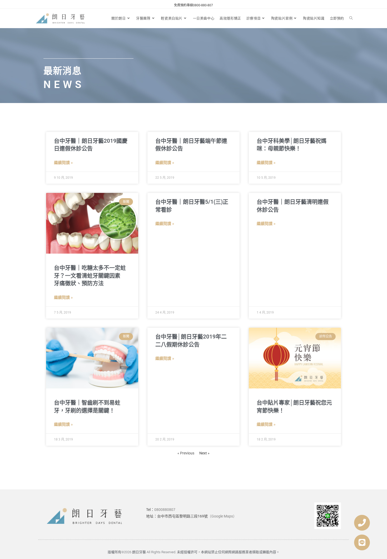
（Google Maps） (222, 516)
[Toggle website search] (351, 18)
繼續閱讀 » (63, 162)
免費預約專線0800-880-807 (193, 5)
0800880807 (164, 509)
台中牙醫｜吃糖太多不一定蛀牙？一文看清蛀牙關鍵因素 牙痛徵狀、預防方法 (90, 275)
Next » (204, 453)
